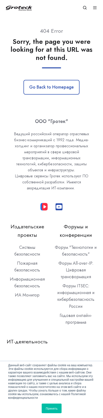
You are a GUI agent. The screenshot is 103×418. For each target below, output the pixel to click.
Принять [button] (51, 408)
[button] (84, 7)
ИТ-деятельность (27, 341)
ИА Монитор (27, 295)
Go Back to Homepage (51, 87)
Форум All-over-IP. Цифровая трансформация (75, 270)
